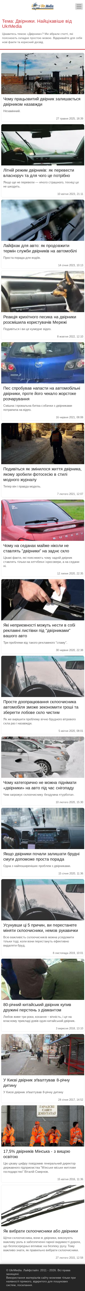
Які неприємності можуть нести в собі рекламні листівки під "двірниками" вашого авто (39, 630)
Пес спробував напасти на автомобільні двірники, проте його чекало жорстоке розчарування (41, 393)
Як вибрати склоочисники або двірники (40, 1231)
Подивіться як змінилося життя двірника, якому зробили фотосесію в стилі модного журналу (42, 474)
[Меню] (79, 6)
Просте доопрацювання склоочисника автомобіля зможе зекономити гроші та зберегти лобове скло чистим (40, 707)
